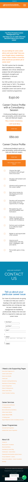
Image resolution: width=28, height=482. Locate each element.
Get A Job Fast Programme (8, 428)
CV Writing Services (6, 407)
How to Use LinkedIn (6, 376)
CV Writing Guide (6, 417)
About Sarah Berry (6, 447)
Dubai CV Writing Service (7, 388)
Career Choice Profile (7, 414)
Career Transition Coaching (8, 393)
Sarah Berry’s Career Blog (8, 449)
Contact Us (14, 1)
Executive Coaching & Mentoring (9, 381)
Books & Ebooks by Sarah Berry (9, 409)
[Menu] (24, 5)
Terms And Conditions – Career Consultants (12, 459)
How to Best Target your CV (8, 371)
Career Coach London (7, 373)
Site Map (4, 461)
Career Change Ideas (7, 385)
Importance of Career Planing (8, 383)
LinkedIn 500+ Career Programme (9, 430)
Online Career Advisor (7, 412)
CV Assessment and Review (8, 405)
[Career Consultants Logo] (11, 5)
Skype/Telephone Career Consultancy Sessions (13, 419)
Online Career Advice (7, 390)
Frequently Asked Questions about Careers (12, 454)
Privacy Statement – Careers (8, 456)
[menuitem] (24, 5)
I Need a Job (4, 378)
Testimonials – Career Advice (8, 452)
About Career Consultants (8, 444)
